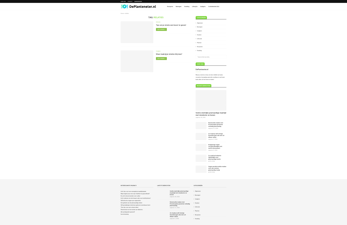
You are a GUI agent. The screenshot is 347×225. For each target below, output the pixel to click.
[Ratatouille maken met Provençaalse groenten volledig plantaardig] (201, 125)
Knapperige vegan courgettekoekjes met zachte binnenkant (215, 146)
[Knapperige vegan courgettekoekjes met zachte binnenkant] (201, 147)
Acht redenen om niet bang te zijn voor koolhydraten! (136, 198)
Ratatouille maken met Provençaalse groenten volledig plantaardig (215, 124)
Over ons (123, 1)
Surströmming (125, 214)
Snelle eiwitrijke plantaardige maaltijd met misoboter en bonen (211, 114)
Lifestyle (194, 6)
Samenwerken (138, 1)
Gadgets (202, 6)
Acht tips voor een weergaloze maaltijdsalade (133, 191)
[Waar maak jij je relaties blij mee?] (137, 61)
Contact (130, 1)
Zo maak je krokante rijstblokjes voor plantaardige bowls (214, 157)
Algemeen (200, 23)
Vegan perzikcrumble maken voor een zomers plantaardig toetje (217, 168)
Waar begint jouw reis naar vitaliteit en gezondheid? (135, 193)
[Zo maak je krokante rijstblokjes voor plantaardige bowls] (201, 158)
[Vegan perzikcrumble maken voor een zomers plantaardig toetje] (201, 169)
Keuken (199, 35)
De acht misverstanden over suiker (130, 196)
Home (122, 13)
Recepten (170, 6)
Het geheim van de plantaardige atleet (131, 202)
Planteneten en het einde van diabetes (132, 209)
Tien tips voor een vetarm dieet (129, 207)
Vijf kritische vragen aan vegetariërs (131, 200)
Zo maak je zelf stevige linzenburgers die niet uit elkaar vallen (216, 135)
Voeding (186, 6)
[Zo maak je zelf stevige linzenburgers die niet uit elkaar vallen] (201, 136)
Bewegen (178, 6)
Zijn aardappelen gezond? (128, 212)
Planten (199, 42)
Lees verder (160, 29)
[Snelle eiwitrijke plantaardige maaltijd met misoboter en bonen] (211, 100)
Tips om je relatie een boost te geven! (171, 25)
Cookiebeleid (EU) (213, 6)
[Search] (225, 6)
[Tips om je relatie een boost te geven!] (137, 32)
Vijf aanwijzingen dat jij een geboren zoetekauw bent (135, 205)
